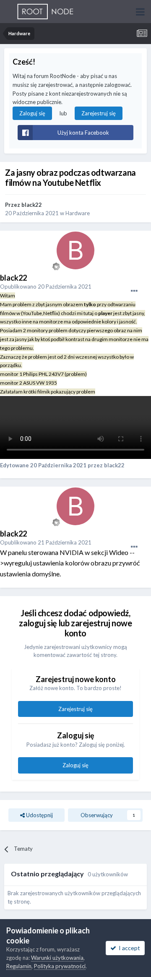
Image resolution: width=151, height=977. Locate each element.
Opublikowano (45, 286)
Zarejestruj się (98, 113)
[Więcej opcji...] (134, 291)
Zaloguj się (32, 113)
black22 (31, 204)
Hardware (77, 213)
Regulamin (18, 966)
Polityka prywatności (60, 966)
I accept (128, 947)
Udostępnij (39, 815)
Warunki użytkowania (57, 957)
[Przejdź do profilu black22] (75, 250)
